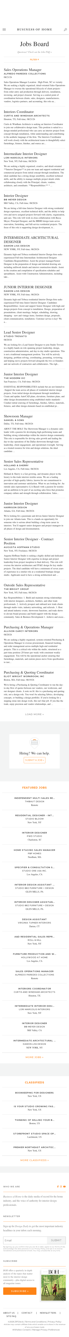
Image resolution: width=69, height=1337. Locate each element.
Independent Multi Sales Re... (34, 798)
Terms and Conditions (35, 1321)
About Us (8, 1313)
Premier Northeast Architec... (34, 1147)
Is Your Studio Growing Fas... (34, 1106)
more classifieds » (34, 1160)
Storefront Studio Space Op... (34, 1133)
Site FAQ (11, 1316)
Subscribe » (20, 1291)
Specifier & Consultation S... (35, 867)
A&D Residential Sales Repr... (34, 936)
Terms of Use (60, 1247)
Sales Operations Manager (35, 971)
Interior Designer (34, 832)
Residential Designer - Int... (34, 815)
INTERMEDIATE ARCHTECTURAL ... (34, 1040)
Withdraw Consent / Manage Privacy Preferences (36, 1329)
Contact (27, 1313)
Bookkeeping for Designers (34, 1092)
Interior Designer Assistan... (34, 902)
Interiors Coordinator (34, 988)
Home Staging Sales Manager (34, 850)
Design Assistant (34, 919)
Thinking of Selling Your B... (34, 1120)
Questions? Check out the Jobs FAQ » (34, 51)
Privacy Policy (39, 1249)
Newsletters (48, 1313)
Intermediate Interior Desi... (34, 1006)
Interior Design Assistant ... (35, 884)
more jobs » (34, 1057)
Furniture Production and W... (34, 954)
